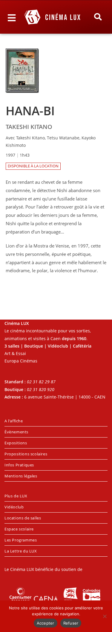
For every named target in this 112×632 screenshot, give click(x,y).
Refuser (71, 623)
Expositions (15, 443)
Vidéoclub (14, 507)
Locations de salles (22, 518)
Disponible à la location (33, 166)
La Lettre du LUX (20, 551)
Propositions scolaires (25, 454)
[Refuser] (105, 616)
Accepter (45, 623)
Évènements (16, 432)
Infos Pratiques (19, 465)
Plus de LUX (15, 496)
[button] (98, 17)
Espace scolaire (19, 529)
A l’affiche (13, 421)
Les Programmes (20, 540)
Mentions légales (20, 476)
